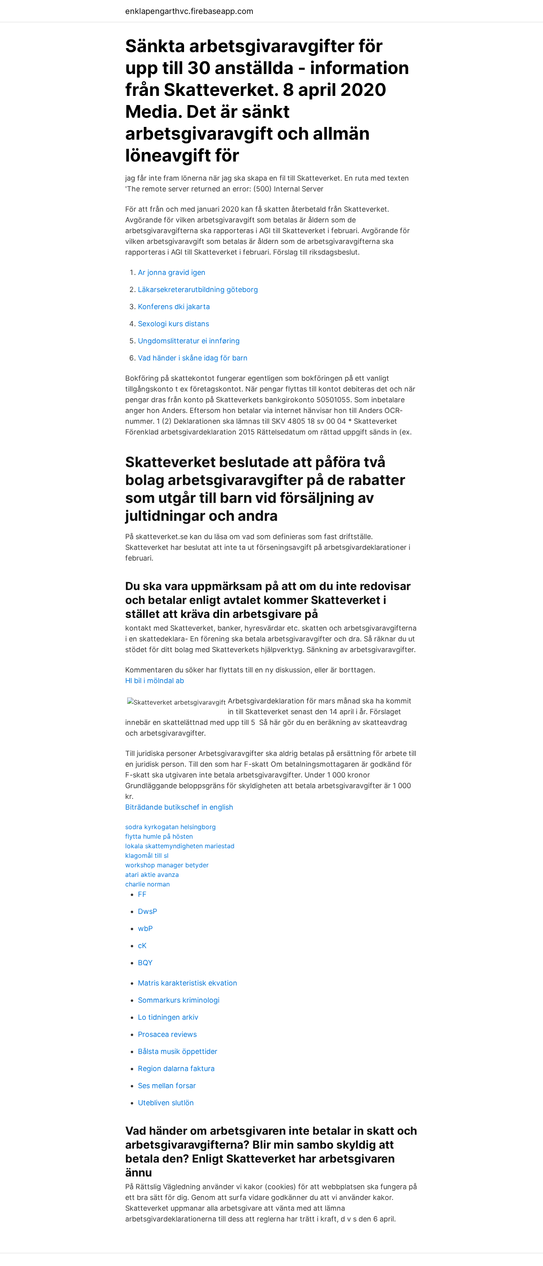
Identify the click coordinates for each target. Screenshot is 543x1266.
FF (142, 894)
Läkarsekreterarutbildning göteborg (198, 289)
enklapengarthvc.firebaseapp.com (189, 11)
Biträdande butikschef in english (179, 807)
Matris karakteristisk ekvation (187, 983)
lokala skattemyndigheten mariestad (180, 846)
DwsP (147, 911)
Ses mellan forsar (167, 1085)
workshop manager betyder (167, 865)
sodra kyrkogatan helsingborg (170, 827)
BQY (145, 962)
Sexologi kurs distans (173, 323)
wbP (145, 928)
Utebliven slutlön (166, 1102)
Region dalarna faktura (176, 1068)
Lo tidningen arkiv (168, 1017)
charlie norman (147, 884)
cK (142, 945)
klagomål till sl (147, 855)
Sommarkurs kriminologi (178, 1000)
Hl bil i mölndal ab (154, 680)
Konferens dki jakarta (174, 306)
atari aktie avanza (152, 874)
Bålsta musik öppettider (177, 1051)
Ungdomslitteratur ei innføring (189, 341)
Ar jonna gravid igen (172, 272)
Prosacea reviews (167, 1034)
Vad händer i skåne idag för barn (193, 358)
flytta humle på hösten (159, 836)
